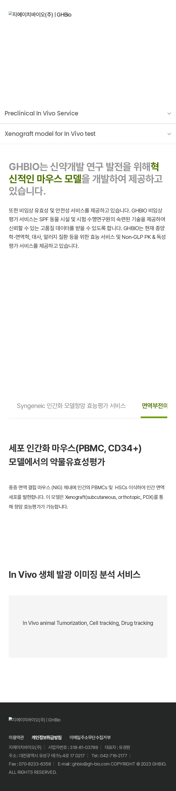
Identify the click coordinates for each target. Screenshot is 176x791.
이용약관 (16, 737)
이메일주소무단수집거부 (89, 737)
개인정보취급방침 (46, 737)
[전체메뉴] (164, 15)
